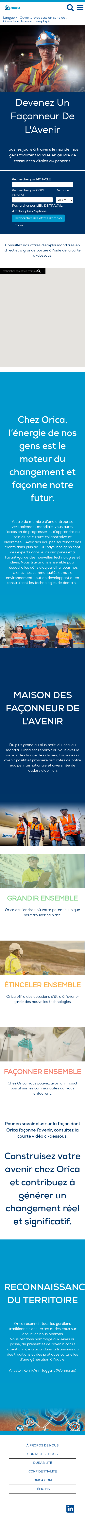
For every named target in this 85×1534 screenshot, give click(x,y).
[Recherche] (70, 7)
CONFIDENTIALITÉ (42, 1471)
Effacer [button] (18, 225)
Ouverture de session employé (26, 21)
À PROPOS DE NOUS (42, 1445)
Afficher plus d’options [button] (29, 211)
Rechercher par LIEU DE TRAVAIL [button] (37, 206)
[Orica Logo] (11, 7)
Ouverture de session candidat (43, 17)
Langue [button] (9, 17)
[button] (80, 7)
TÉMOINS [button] (42, 1489)
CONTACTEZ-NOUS (42, 1454)
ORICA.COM (42, 1480)
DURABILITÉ (42, 1463)
